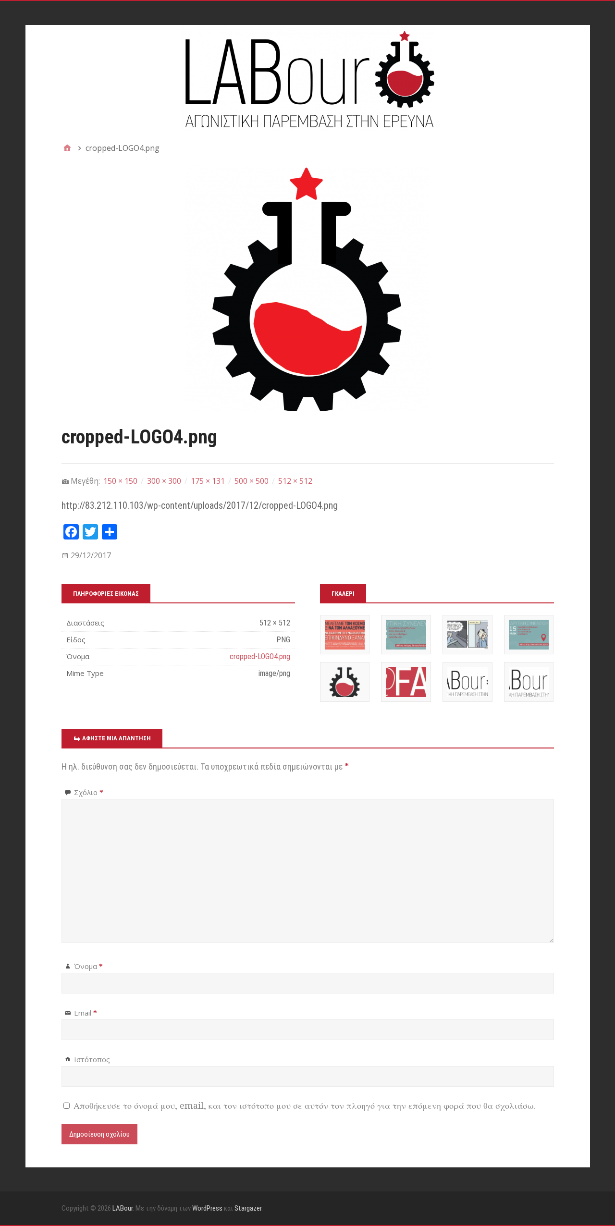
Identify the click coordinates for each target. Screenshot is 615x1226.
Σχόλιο (88, 792)
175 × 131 (208, 481)
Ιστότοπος (92, 1059)
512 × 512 (295, 481)
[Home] (67, 148)
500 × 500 (251, 481)
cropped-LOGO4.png (260, 656)
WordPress (207, 1208)
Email (85, 1013)
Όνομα (88, 966)
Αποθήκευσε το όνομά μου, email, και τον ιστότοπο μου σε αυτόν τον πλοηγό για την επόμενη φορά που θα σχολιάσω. (304, 1106)
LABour (122, 1208)
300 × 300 (164, 481)
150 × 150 (120, 481)
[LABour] (307, 78)
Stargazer (247, 1208)
